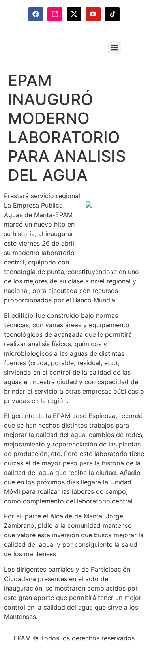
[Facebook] (35, 14)
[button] (114, 47)
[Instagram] (54, 14)
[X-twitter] (74, 14)
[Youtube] (93, 14)
